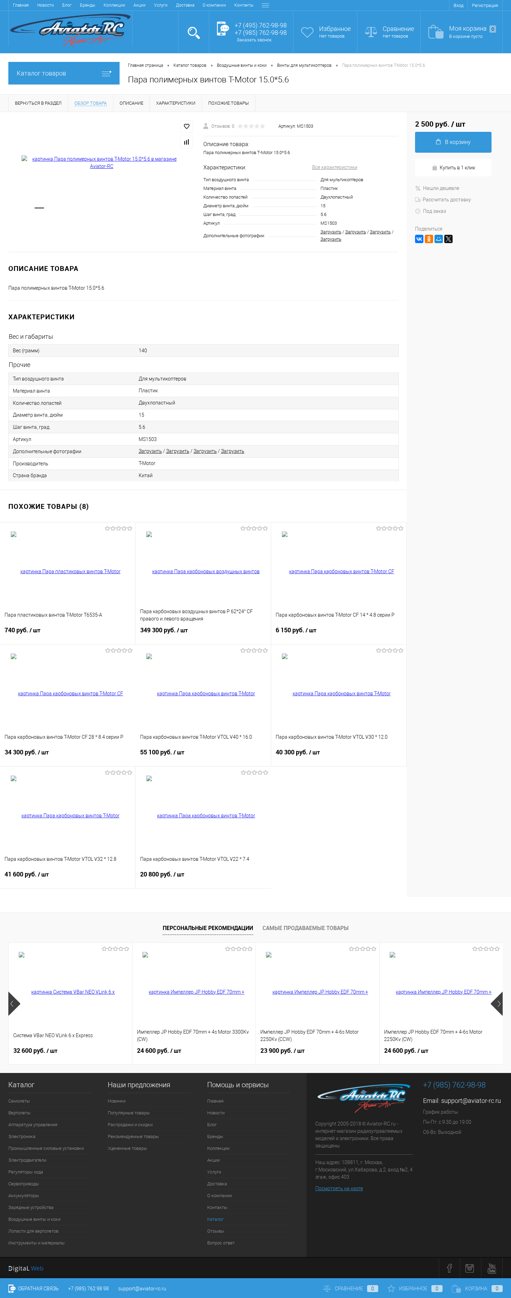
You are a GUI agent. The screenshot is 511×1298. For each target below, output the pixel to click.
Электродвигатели (27, 1160)
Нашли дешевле (441, 188)
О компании (214, 5)
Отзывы (215, 1231)
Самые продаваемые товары (305, 928)
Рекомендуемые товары (133, 1136)
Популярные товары (129, 1112)
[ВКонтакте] (419, 239)
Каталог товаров (41, 73)
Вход (458, 5)
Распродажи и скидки (130, 1124)
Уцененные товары (127, 1148)
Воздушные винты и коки (34, 1219)
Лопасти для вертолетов (33, 1231)
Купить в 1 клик (457, 167)
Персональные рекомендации (208, 928)
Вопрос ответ (221, 1242)
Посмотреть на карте (339, 1188)
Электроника (21, 1136)
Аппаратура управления (32, 1124)
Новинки (116, 1101)
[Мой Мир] (439, 239)
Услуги (161, 5)
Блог (67, 5)
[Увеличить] (102, 162)
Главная (21, 5)
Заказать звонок (254, 39)
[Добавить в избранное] (186, 126)
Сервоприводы (23, 1183)
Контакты (243, 5)
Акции (139, 5)
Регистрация (485, 5)
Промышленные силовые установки (46, 1148)
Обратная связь (38, 1288)
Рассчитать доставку (447, 199)
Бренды (87, 5)
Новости (45, 5)
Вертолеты (19, 1112)
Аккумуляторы (23, 1195)
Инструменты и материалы (36, 1242)
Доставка (185, 5)
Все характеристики (334, 167)
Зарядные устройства (31, 1207)
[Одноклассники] (429, 239)
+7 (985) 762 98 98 (88, 1288)
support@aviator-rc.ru (471, 1100)
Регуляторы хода (25, 1172)
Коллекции (114, 5)
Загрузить (331, 231)
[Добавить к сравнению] (186, 142)
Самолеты (19, 1101)
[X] (448, 239)
